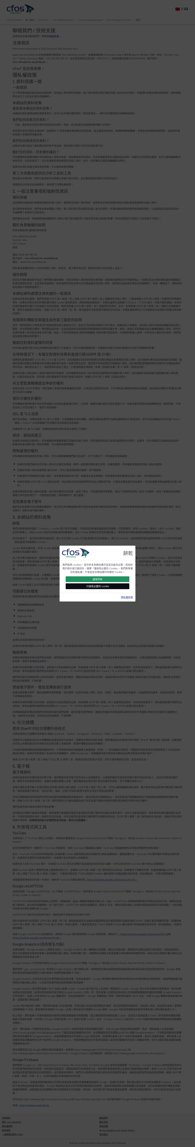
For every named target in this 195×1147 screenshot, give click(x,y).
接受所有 (97, 579)
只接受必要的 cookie (97, 586)
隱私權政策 (127, 597)
